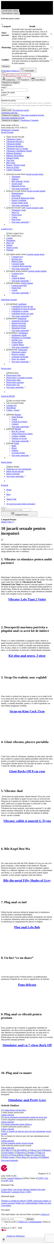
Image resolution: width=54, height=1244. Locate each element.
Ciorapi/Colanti (18, 264)
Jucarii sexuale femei (34, 174)
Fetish (16, 443)
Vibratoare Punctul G (15, 141)
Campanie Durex (18, 1192)
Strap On (15, 212)
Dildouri (15, 179)
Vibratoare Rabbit (13, 144)
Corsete (9, 238)
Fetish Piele (16, 288)
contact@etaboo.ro (15, 1178)
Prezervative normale (15, 382)
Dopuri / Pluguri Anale (15, 165)
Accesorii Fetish (18, 453)
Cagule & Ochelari (19, 422)
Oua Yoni (10, 160)
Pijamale (9, 250)
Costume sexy (17, 257)
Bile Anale (10, 163)
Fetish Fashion (27, 283)
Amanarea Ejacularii (20, 321)
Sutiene (9, 245)
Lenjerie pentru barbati (37, 271)
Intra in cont (6, 110)
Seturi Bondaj (17, 417)
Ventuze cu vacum (19, 438)
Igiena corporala (13, 474)
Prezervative (17, 215)
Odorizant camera (19, 352)
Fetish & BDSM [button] (8, 396)
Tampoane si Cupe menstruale (18, 469)
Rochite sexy (17, 259)
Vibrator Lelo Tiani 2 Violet (27, 599)
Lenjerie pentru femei (35, 254)
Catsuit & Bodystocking (21, 266)
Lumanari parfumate (20, 357)
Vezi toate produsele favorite (32, 115)
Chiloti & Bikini (18, 278)
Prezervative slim (13, 380)
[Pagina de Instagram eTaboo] (6, 1225)
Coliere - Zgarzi (12, 410)
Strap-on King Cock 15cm (27, 711)
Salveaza (5, 66)
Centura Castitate (19, 436)
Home (8, 490)
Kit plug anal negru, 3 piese (27, 655)
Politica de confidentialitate (26, 1203)
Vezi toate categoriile (20, 188)
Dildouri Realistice (14, 153)
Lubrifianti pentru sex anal (22, 313)
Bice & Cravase (18, 431)
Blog (10, 1189)
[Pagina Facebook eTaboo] (3, 1225)
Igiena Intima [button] (6, 462)
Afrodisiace (23, 333)
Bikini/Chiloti (17, 261)
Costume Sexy (18, 273)
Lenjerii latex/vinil (19, 285)
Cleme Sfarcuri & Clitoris (22, 434)
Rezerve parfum (18, 354)
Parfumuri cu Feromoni (21, 337)
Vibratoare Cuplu (19, 210)
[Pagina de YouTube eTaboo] (10, 1225)
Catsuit (14, 290)
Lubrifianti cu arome (20, 311)
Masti (14, 446)
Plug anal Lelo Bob (27, 927)
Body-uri (10, 243)
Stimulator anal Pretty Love (27, 1100)
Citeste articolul (7, 1115)
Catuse (14, 217)
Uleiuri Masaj (17, 342)
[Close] (2, 24)
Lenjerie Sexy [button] (7, 229)
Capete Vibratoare (13, 170)
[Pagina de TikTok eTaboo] (13, 1225)
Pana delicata (27, 984)
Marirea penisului (19, 325)
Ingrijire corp (17, 340)
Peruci (14, 448)
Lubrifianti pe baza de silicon (24, 309)
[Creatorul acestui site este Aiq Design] (6, 1230)
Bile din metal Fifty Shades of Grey (27, 880)
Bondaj (18, 414)
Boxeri (14, 276)
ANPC (28, 1192)
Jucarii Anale (17, 184)
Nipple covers (12, 247)
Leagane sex (11, 405)
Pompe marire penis (20, 203)
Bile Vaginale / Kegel (20, 181)
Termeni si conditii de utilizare (13, 1201)
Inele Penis (16, 196)
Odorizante (22, 350)
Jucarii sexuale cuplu (34, 208)
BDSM (18, 429)
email (4, 87)
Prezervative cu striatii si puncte (19, 378)
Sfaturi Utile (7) (7, 522)
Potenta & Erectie (19, 323)
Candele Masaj (18, 345)
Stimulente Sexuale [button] (9, 299)
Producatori (6, 1192)
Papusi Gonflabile (19, 200)
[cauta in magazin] (3, 74)
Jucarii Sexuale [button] (7, 132)
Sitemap (26, 1189)
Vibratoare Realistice (14, 146)
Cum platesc (6, 1205)
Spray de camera (18, 359)
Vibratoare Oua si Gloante (17, 148)
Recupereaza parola (21, 110)
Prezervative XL (13, 385)
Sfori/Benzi (11, 408)
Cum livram (17, 1189)
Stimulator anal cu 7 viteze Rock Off (27, 1045)
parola (4, 95)
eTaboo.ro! (45, 1214)
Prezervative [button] (6, 368)
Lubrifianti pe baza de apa (22, 306)
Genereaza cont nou (9, 113)
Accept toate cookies (10, 11)
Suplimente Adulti (19, 335)
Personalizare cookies (10, 13)
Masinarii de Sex (18, 186)
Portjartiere (10, 240)
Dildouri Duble (12, 158)
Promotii (4, 485)
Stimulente (22, 318)
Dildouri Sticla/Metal (15, 155)
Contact (4, 1189)
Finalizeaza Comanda (29, 120)
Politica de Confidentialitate (30, 1222)
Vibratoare (16, 176)
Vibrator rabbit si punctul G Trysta (27, 821)
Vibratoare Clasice (13, 139)
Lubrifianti (22, 304)
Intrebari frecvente (37, 1189)
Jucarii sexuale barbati (36, 191)
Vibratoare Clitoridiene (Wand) (19, 151)
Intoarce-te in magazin (10, 83)
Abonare (30, 1219)
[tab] (8, 78)
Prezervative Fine (13, 375)
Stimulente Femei (19, 328)
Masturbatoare (17, 193)
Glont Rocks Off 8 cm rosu (27, 771)
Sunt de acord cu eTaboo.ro (27, 1222)
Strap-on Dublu (12, 167)
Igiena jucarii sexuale (15, 471)
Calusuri (15, 424)
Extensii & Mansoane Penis (23, 198)
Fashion (15, 450)
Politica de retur (44, 1203)
